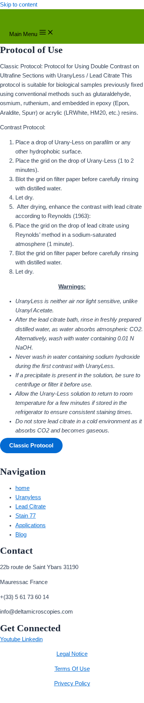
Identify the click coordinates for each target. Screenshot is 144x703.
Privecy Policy (72, 683)
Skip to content (18, 5)
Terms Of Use (72, 669)
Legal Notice (72, 654)
